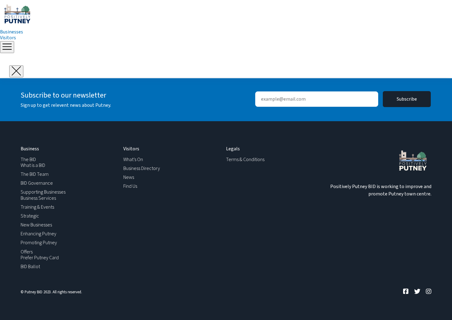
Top (437, 305)
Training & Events (37, 207)
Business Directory (141, 168)
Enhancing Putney (38, 233)
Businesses (11, 32)
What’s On (133, 159)
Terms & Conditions (245, 159)
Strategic (30, 216)
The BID (28, 159)
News (128, 177)
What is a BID (33, 165)
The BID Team (35, 174)
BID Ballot (30, 266)
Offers (27, 252)
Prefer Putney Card (40, 257)
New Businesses (36, 225)
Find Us (130, 186)
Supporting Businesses (43, 192)
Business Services (38, 198)
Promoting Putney (39, 242)
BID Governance (37, 183)
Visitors (8, 37)
